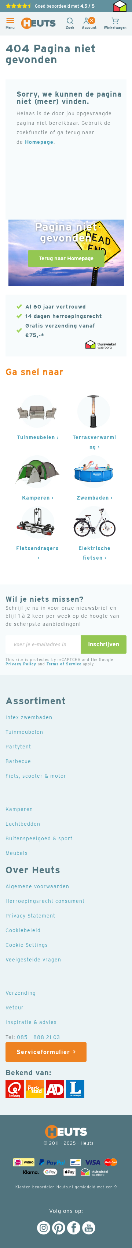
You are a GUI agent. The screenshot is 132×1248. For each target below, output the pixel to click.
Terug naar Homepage (66, 258)
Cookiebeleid (23, 930)
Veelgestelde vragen (33, 960)
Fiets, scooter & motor (36, 776)
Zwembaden (93, 498)
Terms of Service (64, 664)
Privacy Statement (30, 916)
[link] (89, 27)
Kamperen (36, 498)
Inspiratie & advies (31, 1022)
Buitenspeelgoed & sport (39, 838)
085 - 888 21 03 (38, 1037)
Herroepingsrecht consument (45, 901)
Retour (15, 1007)
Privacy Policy (21, 664)
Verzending (21, 993)
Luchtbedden (23, 824)
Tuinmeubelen (36, 437)
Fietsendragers (37, 548)
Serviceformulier (43, 1052)
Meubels (17, 853)
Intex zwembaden (29, 717)
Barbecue (18, 761)
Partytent (18, 747)
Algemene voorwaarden (37, 886)
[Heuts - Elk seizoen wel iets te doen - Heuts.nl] (38, 23)
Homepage (39, 142)
